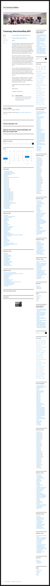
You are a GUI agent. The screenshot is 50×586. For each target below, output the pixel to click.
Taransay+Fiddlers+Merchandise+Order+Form (21, 35)
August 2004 (39, 187)
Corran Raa (41, 354)
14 (27, 156)
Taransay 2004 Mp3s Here (8, 193)
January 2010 (39, 178)
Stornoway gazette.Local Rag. (8, 279)
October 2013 (39, 161)
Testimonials (6, 206)
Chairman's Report (41, 78)
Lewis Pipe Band (6, 276)
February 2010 (39, 177)
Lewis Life (5, 175)
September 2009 (39, 182)
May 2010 (38, 175)
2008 (45, 342)
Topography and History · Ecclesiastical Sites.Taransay (12, 281)
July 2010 (38, 173)
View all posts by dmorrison (19, 99)
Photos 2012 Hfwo (7, 188)
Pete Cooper (38, 226)
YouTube (43, 378)
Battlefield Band (6, 219)
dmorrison (5, 37)
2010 (39, 69)
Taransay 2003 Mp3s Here (8, 192)
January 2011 (39, 171)
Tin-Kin (42, 102)
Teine (5, 246)
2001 (37, 66)
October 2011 (39, 439)
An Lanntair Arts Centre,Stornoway (9, 216)
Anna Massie (6, 218)
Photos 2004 (6, 180)
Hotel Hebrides (6, 257)
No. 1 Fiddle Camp (39, 95)
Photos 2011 (6, 187)
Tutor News (6, 207)
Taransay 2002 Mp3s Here (8, 191)
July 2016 (38, 157)
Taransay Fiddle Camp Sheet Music (9, 203)
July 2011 (38, 441)
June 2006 (38, 186)
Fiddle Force (6, 231)
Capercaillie (6, 223)
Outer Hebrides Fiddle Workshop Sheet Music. (11, 177)
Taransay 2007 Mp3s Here (41, 138)
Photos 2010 (6, 186)
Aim (44, 69)
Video (40, 378)
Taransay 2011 (6, 201)
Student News (6, 190)
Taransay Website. (7, 263)
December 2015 (39, 160)
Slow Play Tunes (6, 189)
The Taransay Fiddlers (11, 7)
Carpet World (6, 254)
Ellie (42, 83)
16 (5, 158)
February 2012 (39, 162)
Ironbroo (38, 224)
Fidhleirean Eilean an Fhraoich (9, 173)
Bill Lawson (6, 253)
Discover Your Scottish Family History (10, 272)
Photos (38, 573)
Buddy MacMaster (39, 74)
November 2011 (39, 163)
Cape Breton (38, 76)
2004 (44, 66)
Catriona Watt (43, 76)
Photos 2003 (6, 179)
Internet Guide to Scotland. (8, 274)
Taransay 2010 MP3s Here (40, 100)
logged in (10, 109)
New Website (41, 93)
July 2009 (38, 184)
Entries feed (38, 286)
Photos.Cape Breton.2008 (9, 172)
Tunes (37, 378)
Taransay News (6, 204)
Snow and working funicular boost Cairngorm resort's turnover (41, 41)
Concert (37, 354)
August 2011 (38, 440)
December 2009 (39, 179)
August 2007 (39, 185)
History (44, 88)
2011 (42, 69)
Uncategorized (6, 208)
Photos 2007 (6, 183)
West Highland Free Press (41, 277)
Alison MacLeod (38, 71)
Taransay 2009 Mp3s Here (41, 140)
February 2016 (39, 158)
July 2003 (38, 191)
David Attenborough (39, 81)
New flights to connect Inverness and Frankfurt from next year (41, 44)
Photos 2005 (6, 181)
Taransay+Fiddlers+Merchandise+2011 (19, 37)
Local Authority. (6, 260)
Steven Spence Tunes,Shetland (9, 243)
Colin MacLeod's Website (8, 227)
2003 (42, 66)
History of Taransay (7, 174)
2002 (39, 66)
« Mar (9, 163)
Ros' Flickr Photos (39, 227)
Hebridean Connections (7, 256)
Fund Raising (38, 86)
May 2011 (38, 442)
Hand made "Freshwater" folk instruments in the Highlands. (13, 234)
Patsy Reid (38, 225)
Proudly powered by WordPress (16, 581)
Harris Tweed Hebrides (7, 255)
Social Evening (42, 98)
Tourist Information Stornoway (41, 274)
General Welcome (39, 88)
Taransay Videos (6, 205)
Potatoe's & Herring (39, 97)
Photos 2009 (6, 185)
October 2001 (39, 193)
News (4, 40)
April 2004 (38, 189)
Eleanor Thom (38, 83)
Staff (37, 574)
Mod (44, 366)
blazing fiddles (44, 73)
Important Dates (39, 90)
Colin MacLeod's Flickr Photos (8, 226)
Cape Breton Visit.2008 (7, 171)
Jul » (27, 163)
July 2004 (38, 188)
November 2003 (39, 190)
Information (39, 572)
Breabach (5, 221)
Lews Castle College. (7, 259)
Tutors (38, 575)
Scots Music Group (40, 228)
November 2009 (39, 180)
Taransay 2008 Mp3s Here (41, 139)
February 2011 (39, 170)
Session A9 (5, 242)
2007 (42, 342)
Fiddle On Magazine (7, 232)
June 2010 (38, 174)
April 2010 (38, 176)
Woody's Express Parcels (8, 265)
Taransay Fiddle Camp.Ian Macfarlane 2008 (10, 244)
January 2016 (39, 159)
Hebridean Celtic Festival (8, 235)
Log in (38, 285)
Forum (38, 296)
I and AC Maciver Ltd (7, 258)
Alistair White (6, 215)
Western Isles (39, 278)
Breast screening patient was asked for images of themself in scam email (41, 35)
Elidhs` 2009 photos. (7, 229)
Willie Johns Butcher (7, 264)
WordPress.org (39, 288)
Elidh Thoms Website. (7, 228)
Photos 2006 (6, 182)
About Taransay (39, 295)
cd (36, 78)
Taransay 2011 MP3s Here (8, 202)
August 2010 (38, 172)
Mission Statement (39, 366)
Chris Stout (5, 225)
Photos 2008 (6, 184)
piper (44, 95)
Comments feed (39, 287)
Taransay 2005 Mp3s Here (41, 136)
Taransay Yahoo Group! (7, 280)
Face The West (6, 230)
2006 (39, 342)
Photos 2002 (6, 178)
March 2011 (38, 443)
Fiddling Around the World (8, 233)
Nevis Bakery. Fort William (8, 261)
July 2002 (38, 192)
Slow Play (37, 98)
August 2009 (39, 183)
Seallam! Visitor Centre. (7, 262)
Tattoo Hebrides (6, 245)
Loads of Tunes (6, 278)
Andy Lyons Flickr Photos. (8, 217)
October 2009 (39, 181)
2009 (37, 69)
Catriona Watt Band (7, 224)
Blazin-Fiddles (6, 220)
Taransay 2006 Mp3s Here (41, 137)
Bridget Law (6, 222)
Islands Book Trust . (7, 275)
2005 (37, 342)
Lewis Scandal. (6, 277)
